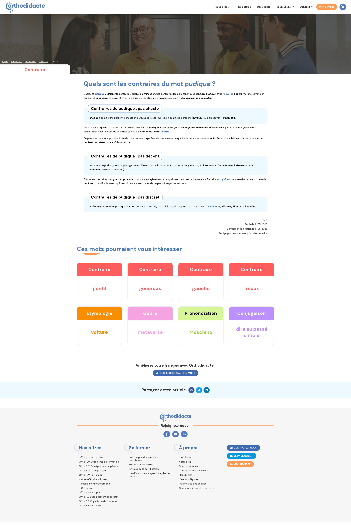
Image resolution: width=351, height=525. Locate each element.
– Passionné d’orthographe (94, 483)
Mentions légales (188, 479)
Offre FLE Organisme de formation (98, 501)
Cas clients (263, 6)
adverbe (228, 93)
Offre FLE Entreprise (90, 492)
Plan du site (185, 475)
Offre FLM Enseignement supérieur (98, 466)
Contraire (35, 70)
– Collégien (85, 488)
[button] (191, 390)
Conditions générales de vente (196, 488)
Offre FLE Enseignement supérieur (98, 496)
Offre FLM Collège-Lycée (93, 470)
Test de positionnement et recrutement (144, 459)
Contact (305, 6)
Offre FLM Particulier (90, 475)
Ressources (284, 6)
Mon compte (326, 6)
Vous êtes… (222, 6)
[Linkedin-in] (184, 434)
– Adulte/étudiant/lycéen (93, 479)
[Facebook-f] (166, 434)
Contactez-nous (188, 466)
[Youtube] (175, 434)
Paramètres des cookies (192, 483)
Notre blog (185, 461)
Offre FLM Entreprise (91, 457)
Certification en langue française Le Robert (149, 475)
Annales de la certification (144, 469)
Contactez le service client (194, 470)
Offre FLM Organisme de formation (99, 461)
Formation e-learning (141, 464)
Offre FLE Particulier (90, 505)
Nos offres (244, 6)
